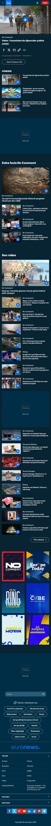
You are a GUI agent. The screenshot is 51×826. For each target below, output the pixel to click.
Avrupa (4, 761)
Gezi (3, 776)
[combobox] (25, 694)
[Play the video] (25, 20)
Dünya (25, 352)
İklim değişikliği (17, 731)
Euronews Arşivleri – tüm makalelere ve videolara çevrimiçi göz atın (36, 788)
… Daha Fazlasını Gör (13, 62)
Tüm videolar (39, 540)
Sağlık (29, 771)
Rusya (41, 714)
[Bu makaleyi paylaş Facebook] (4, 50)
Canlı (45, 3)
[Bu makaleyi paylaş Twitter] (9, 50)
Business (5, 766)
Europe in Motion (30, 444)
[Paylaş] (14, 50)
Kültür (29, 776)
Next (4, 771)
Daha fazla (6, 803)
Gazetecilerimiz (8, 786)
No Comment (7, 196)
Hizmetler (5, 797)
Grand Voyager (29, 471)
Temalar (5, 756)
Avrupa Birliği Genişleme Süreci (25, 720)
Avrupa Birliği (19, 726)
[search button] (43, 694)
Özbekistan (35, 731)
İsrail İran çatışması (15, 709)
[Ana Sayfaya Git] (8, 3)
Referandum (12, 714)
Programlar (31, 781)
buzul (34, 737)
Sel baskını (28, 714)
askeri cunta (20, 737)
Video (4, 781)
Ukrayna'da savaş (37, 709)
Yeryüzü (30, 766)
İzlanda (34, 726)
